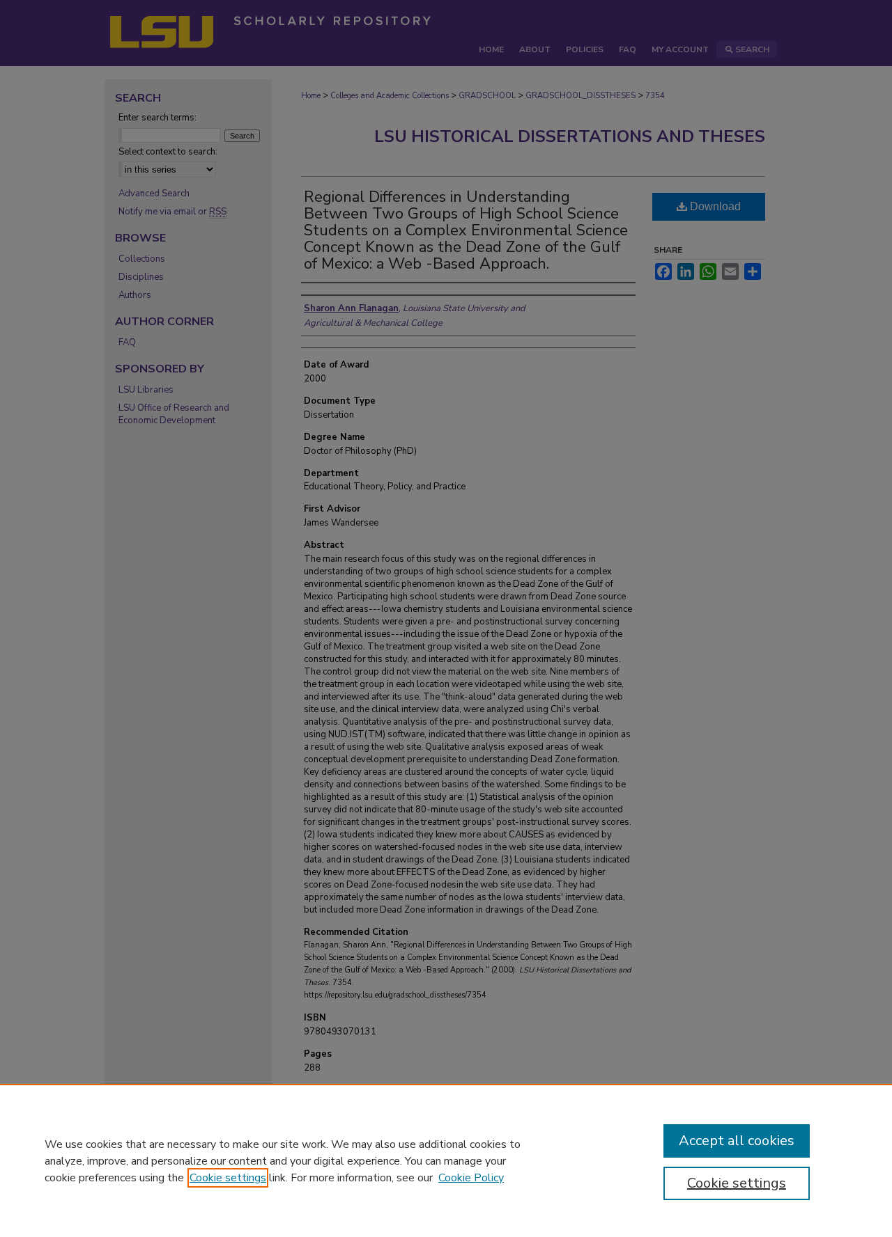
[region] (446, 1160)
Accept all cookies (736, 1140)
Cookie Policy (471, 1177)
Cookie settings (228, 1177)
